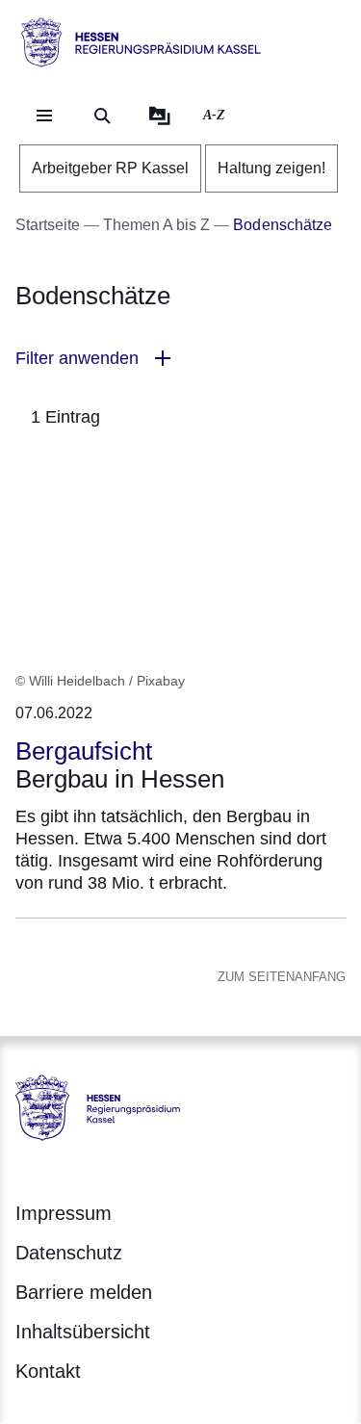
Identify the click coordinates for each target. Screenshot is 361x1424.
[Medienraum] (160, 115)
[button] (180, 359)
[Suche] (102, 115)
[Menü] (44, 115)
